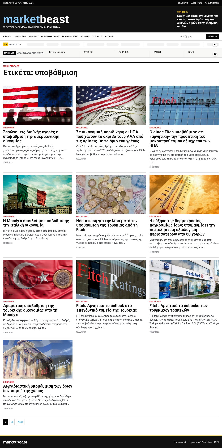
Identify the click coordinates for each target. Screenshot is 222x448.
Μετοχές (34, 36)
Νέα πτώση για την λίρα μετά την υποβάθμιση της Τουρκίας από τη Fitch (107, 225)
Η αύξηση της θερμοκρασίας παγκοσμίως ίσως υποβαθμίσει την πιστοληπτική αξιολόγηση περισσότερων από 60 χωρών (182, 228)
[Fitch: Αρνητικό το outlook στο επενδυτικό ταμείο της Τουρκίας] (111, 279)
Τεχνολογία (183, 3)
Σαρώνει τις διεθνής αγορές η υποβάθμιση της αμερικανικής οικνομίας (31, 136)
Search (212, 36)
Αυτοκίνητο (196, 3)
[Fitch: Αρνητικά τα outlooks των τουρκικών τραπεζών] (184, 279)
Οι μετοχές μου (50, 36)
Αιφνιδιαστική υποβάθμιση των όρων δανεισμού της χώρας (37, 388)
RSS (216, 442)
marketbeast (15, 442)
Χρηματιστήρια (212, 3)
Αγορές (109, 36)
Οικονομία (20, 36)
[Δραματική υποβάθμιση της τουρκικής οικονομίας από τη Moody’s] (37, 279)
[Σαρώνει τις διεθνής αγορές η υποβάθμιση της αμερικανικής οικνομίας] (37, 105)
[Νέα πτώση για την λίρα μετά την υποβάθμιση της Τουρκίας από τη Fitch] (111, 194)
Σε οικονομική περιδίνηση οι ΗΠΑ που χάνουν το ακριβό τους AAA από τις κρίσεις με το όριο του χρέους (109, 136)
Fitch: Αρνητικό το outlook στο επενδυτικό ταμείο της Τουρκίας (106, 308)
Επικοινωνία (180, 442)
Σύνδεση (97, 36)
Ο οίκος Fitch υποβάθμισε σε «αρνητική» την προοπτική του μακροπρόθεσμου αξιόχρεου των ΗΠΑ (180, 139)
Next (20, 422)
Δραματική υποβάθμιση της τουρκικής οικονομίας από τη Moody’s (30, 310)
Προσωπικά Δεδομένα (201, 442)
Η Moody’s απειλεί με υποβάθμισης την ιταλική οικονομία (36, 223)
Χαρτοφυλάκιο (70, 36)
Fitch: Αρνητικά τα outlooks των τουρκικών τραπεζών (179, 308)
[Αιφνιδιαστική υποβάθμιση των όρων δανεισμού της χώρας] (37, 359)
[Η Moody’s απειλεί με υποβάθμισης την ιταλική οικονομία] (37, 194)
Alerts (85, 36)
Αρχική (7, 36)
